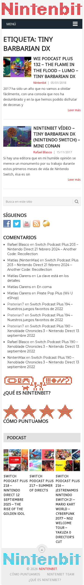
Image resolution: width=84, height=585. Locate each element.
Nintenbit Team (60, 574)
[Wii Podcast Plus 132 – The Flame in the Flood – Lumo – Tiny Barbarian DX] (17, 67)
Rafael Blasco (42, 152)
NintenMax (16, 357)
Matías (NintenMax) (23, 260)
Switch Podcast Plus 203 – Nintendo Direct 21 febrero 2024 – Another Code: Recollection (42, 249)
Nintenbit (39, 82)
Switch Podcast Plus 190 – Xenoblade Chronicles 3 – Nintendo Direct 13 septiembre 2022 (43, 331)
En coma (44, 287)
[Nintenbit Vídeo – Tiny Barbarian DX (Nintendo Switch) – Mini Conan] (17, 136)
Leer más (74, 110)
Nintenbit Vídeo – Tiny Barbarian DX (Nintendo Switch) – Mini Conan (56, 137)
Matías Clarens (19, 276)
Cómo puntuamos (25, 574)
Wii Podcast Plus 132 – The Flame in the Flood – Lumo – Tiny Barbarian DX (55, 67)
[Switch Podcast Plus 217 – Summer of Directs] (41, 460)
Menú (11, 24)
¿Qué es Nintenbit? (45, 580)
